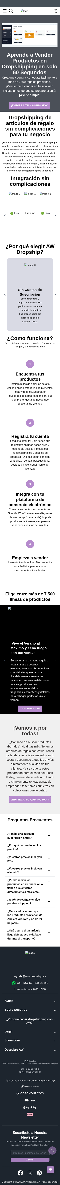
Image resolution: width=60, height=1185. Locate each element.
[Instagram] (30, 1173)
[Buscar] (11, 11)
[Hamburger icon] (4, 11)
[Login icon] (55, 11)
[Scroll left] (4, 215)
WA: (32, 983)
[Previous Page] (5, 661)
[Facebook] (20, 1173)
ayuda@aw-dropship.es (30, 976)
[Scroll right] (55, 215)
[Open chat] (50, 1169)
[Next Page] (55, 661)
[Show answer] (49, 835)
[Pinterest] (39, 1173)
